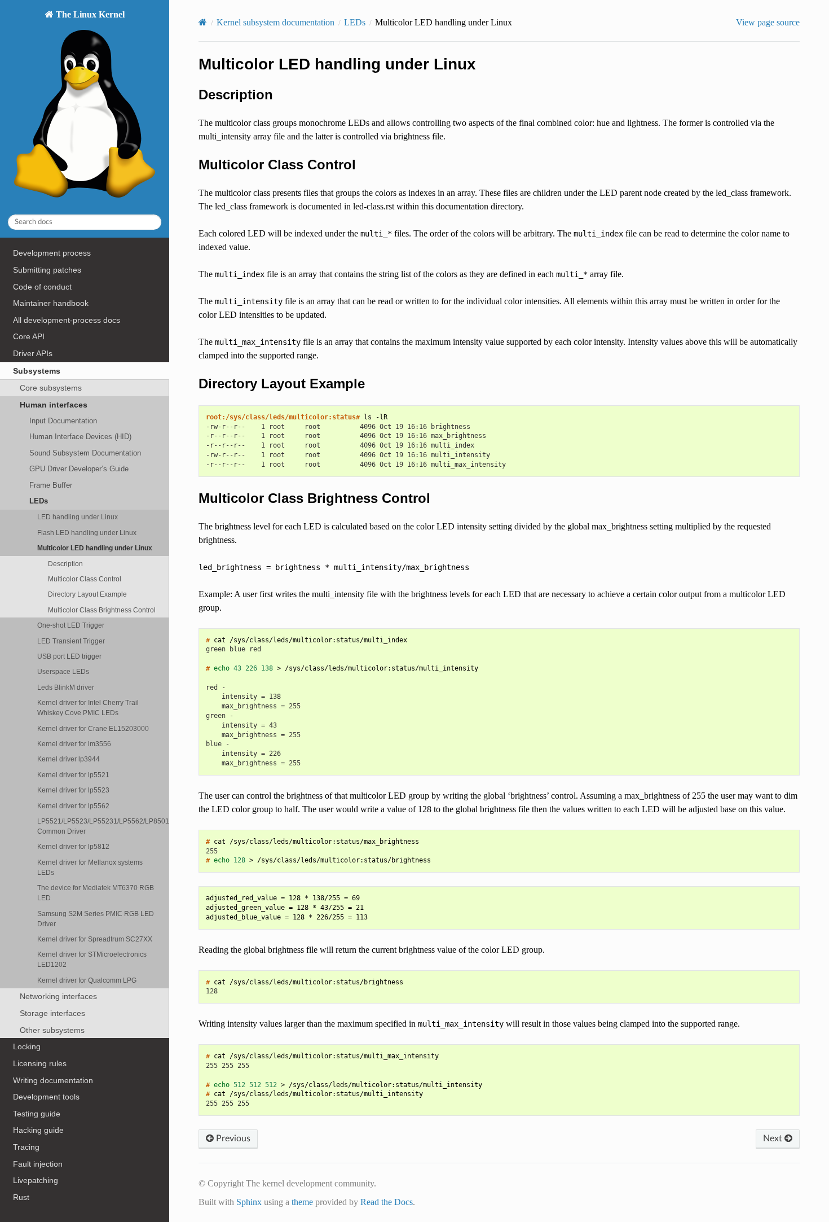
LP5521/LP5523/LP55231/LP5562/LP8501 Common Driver (103, 826)
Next (773, 1138)
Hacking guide (38, 1130)
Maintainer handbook (51, 303)
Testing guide (36, 1113)
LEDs (38, 501)
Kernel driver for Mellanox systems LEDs (90, 867)
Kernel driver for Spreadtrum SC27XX (94, 939)
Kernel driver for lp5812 (73, 846)
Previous (232, 1138)
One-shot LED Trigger (70, 625)
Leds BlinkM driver (65, 687)
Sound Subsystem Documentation (85, 453)
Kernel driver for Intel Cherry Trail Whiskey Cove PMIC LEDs (88, 707)
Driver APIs (32, 353)
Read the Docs (386, 1202)
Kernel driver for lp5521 (73, 774)
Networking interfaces (58, 996)
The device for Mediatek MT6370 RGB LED (95, 892)
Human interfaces (53, 404)
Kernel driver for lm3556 (74, 743)
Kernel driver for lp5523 (73, 790)
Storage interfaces (52, 1013)
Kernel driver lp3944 (68, 759)
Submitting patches (47, 269)
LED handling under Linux (77, 516)
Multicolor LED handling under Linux (94, 547)
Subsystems (36, 370)
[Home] (203, 22)
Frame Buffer (50, 485)
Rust (21, 1197)
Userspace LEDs (63, 671)
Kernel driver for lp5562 (73, 805)
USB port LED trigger (69, 656)
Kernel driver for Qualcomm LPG (86, 980)
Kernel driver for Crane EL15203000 (93, 728)
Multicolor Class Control (84, 578)
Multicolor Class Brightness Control (102, 610)
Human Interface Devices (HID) (80, 436)
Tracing (26, 1146)
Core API (29, 336)
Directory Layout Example (87, 594)
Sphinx (249, 1202)
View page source (768, 22)
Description (65, 563)
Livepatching (35, 1180)
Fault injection (38, 1163)
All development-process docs (66, 320)
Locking (27, 1046)
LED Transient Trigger (71, 641)
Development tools (46, 1096)
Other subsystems (52, 1030)
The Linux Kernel (89, 14)
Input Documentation (63, 421)
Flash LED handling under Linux (86, 532)
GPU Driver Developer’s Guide (79, 469)
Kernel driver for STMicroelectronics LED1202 (92, 959)
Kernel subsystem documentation (275, 22)
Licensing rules (40, 1063)
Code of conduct (42, 286)
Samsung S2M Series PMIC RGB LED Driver (95, 918)
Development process (52, 252)
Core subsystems (51, 387)
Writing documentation (53, 1080)
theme (302, 1202)
